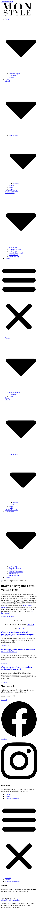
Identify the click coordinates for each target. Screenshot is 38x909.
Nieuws (11, 77)
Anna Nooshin (13, 247)
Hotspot (11, 185)
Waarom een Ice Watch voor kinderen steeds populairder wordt (16, 668)
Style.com (21, 628)
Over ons (8, 794)
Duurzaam (12, 75)
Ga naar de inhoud (7, 2)
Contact (7, 258)
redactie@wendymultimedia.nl (10, 900)
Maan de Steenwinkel (16, 253)
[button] (19, 298)
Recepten (16, 183)
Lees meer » (5, 645)
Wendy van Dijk (14, 257)
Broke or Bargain (14, 73)
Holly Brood (13, 251)
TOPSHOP (30, 625)
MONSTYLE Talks (11, 191)
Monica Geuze (13, 255)
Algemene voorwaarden (12, 798)
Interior (11, 187)
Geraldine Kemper (15, 249)
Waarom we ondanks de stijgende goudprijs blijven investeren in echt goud (18, 633)
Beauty (7, 79)
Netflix (11, 189)
